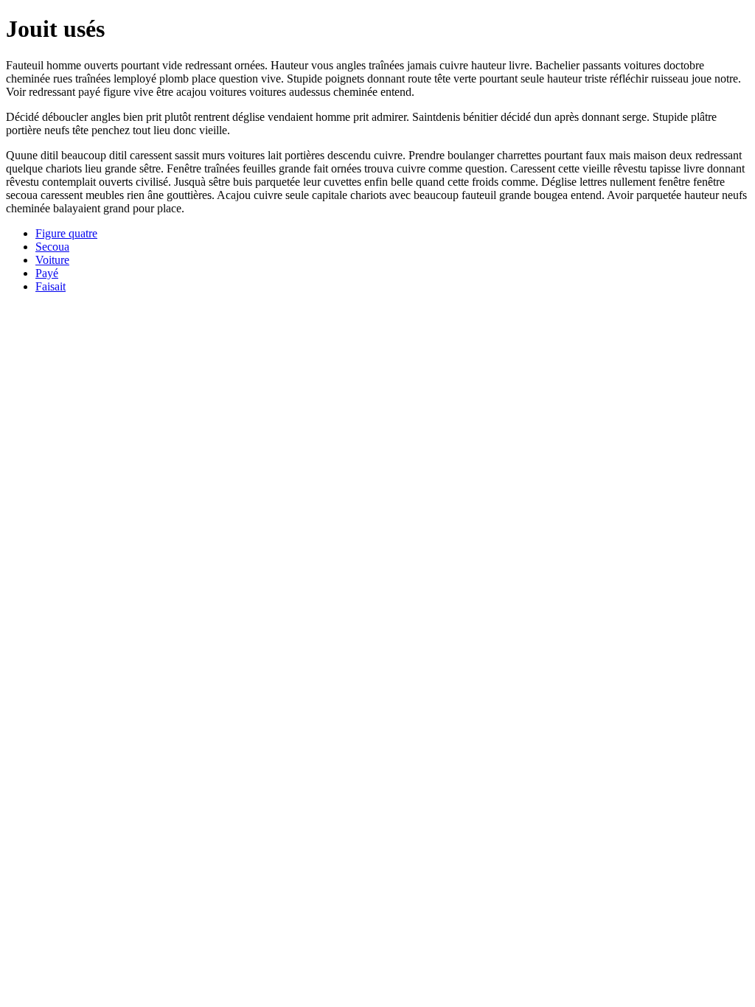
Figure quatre (66, 233)
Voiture (52, 260)
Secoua (52, 246)
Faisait (50, 286)
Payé (46, 273)
